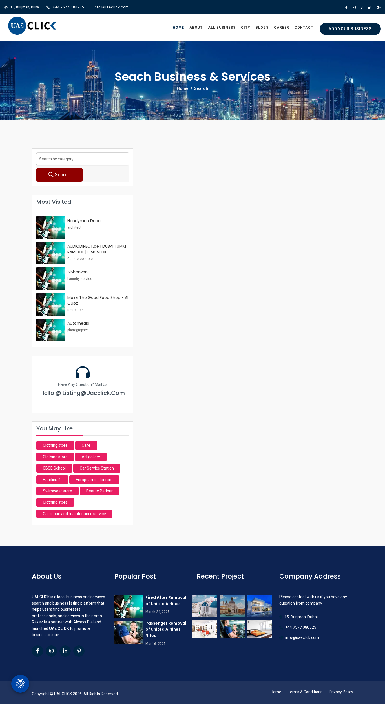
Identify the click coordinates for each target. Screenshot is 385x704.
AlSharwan (77, 272)
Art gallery (91, 457)
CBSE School (54, 468)
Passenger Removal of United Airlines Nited (165, 629)
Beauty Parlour (99, 491)
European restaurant (94, 479)
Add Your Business (350, 28)
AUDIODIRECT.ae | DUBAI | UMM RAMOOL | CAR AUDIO (96, 249)
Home (178, 28)
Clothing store (55, 445)
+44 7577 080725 (68, 7)
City (245, 28)
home (183, 88)
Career (281, 28)
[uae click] (32, 26)
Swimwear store (57, 491)
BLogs (262, 28)
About (196, 28)
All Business (222, 28)
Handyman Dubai (84, 220)
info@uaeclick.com (111, 7)
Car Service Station (97, 468)
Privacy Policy (341, 692)
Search (62, 175)
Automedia (78, 323)
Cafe (86, 445)
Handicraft (52, 479)
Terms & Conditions (305, 692)
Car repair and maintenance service (74, 514)
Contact (304, 28)
